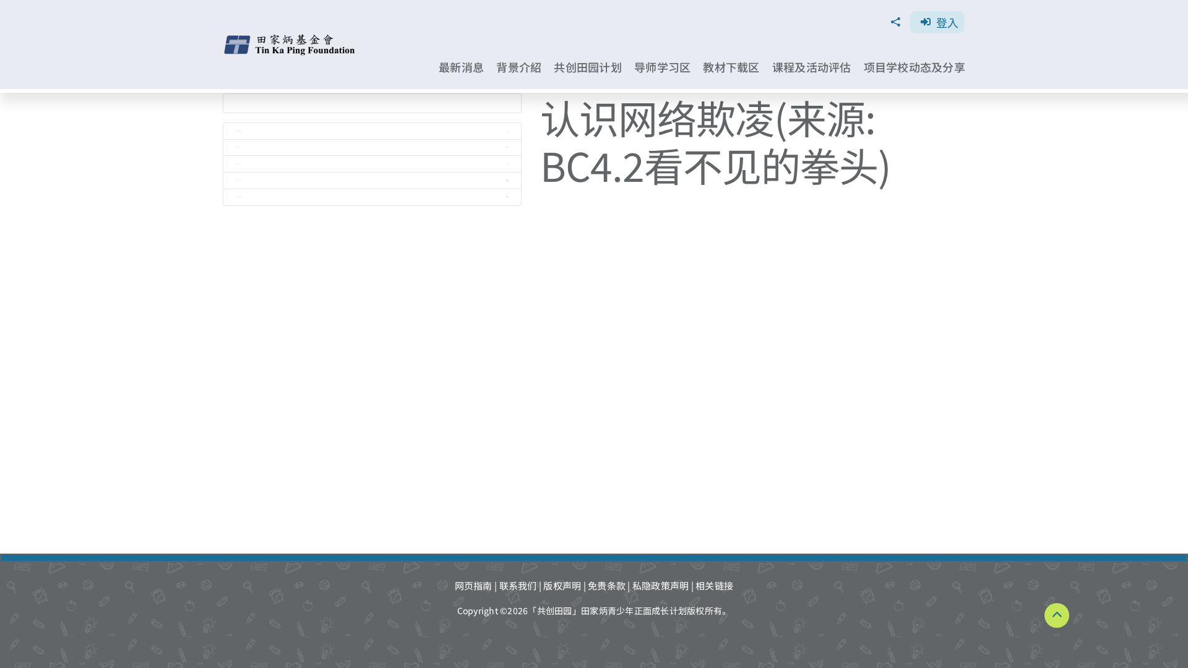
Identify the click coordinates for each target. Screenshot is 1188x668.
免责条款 (607, 585)
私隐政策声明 (660, 585)
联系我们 (518, 585)
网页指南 (474, 585)
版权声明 (562, 585)
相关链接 (714, 585)
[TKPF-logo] (291, 38)
